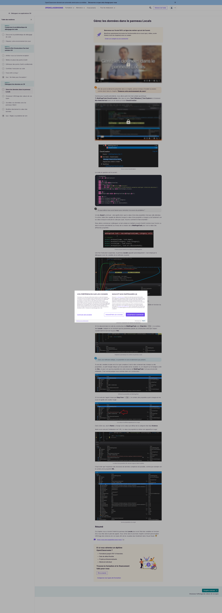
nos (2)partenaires (120, 297)
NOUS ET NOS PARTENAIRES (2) (124, 294)
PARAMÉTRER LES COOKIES (114, 314)
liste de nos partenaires (123, 306)
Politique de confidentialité (82, 320)
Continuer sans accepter (84, 314)
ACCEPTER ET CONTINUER (135, 314)
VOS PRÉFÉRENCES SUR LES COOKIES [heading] (92, 294)
